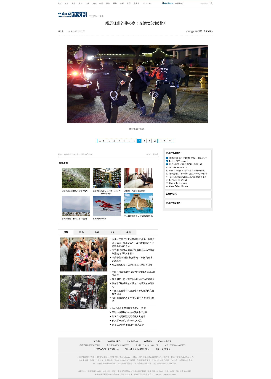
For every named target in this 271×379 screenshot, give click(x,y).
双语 (129, 3)
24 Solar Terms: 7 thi (178, 167)
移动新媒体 (169, 3)
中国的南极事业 (99, 219)
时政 (67, 3)
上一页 (102, 141)
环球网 (61, 31)
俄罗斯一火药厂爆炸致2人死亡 (127, 320)
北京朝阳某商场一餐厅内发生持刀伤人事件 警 (188, 174)
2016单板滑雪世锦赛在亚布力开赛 (129, 308)
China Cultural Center (178, 186)
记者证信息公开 (164, 341)
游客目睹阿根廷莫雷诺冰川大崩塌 (128, 316)
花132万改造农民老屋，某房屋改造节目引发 (187, 177)
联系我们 (148, 341)
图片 (108, 3)
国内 (80, 3)
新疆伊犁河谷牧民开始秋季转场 (75, 191)
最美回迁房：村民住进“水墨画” (74, 219)
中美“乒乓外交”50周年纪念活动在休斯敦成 (187, 170)
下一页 (162, 141)
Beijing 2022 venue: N (178, 161)
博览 (101, 16)
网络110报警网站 (163, 349)
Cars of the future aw (178, 183)
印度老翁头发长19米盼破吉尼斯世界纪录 (132, 264)
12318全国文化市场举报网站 (137, 349)
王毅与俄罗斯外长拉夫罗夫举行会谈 (129, 312)
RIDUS (73, 154)
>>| (170, 141)
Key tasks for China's (178, 180)
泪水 (83, 154)
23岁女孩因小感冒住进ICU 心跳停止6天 (186, 164)
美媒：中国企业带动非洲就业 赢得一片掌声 (133, 239)
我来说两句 (208, 31)
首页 (60, 3)
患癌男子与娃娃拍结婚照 (134, 191)
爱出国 (136, 3)
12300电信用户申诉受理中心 (107, 349)
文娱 (94, 3)
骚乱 (78, 154)
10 (155, 141)
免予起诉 (89, 154)
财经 (87, 3)
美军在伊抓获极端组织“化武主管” (128, 324)
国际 (73, 3)
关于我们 (97, 341)
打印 (188, 31)
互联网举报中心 (113, 341)
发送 (197, 31)
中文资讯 (93, 16)
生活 (101, 3)
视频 (115, 3)
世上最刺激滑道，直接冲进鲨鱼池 (138, 216)
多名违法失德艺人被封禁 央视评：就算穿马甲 (188, 158)
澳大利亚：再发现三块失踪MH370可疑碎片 (133, 279)
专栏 (122, 3)
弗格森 (67, 154)
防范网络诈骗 (132, 341)
